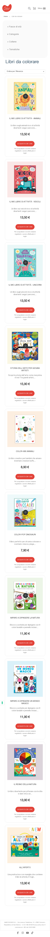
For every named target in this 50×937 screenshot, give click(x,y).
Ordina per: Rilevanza (15, 71)
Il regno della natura (25, 784)
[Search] (29, 8)
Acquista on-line (24, 144)
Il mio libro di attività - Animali (25, 118)
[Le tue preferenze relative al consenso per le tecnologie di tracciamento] (2, 703)
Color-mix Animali (25, 451)
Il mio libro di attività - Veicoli (25, 202)
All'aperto (25, 867)
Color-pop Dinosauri (25, 535)
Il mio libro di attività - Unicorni (25, 285)
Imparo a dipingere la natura (25, 618)
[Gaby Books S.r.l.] (7, 8)
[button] (43, 8)
